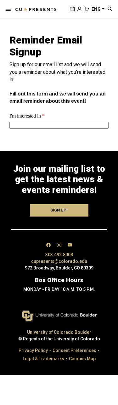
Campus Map (82, 358)
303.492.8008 (59, 254)
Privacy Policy (33, 350)
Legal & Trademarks (43, 358)
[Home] (35, 9)
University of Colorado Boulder (59, 332)
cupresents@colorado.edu (59, 261)
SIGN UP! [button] (59, 210)
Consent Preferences (74, 350)
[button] (8, 9)
